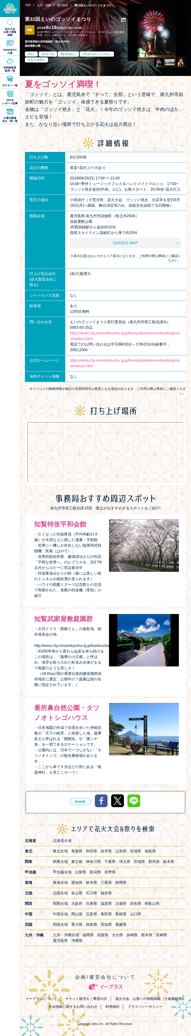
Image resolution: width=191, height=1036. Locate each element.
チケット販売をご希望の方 (86, 999)
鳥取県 (106, 914)
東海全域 (60, 883)
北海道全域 (62, 841)
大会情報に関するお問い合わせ (72, 1007)
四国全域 (60, 924)
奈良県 (135, 904)
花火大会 (48, 54)
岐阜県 (91, 883)
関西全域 (60, 904)
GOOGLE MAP (125, 243)
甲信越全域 (62, 872)
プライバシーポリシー (145, 1007)
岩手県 (106, 851)
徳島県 (91, 924)
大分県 (117, 935)
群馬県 (154, 862)
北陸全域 (60, 893)
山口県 (135, 914)
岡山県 (76, 914)
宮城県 (135, 851)
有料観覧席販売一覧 (9, 69)
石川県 (91, 893)
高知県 (106, 924)
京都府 (120, 904)
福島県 (150, 851)
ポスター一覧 (10, 85)
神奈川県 (93, 862)
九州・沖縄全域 (66, 935)
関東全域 (60, 862)
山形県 (120, 851)
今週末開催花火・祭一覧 (10, 119)
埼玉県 (124, 862)
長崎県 (132, 935)
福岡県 (88, 935)
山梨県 (80, 872)
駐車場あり (69, 54)
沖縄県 (76, 941)
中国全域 (60, 914)
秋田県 (91, 851)
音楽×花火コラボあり (97, 54)
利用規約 (112, 1007)
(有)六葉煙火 (37, 60)
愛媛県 (120, 924)
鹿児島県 (60, 941)
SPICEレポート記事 (10, 102)
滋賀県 (106, 904)
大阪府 (76, 904)
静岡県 (120, 883)
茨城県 (139, 862)
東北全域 (60, 851)
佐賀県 (102, 935)
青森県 (76, 851)
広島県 (91, 914)
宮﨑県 (161, 935)
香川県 (76, 924)
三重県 (106, 883)
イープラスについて (41, 999)
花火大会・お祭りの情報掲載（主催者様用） (150, 999)
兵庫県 (91, 904)
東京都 (76, 862)
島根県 (120, 914)
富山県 (76, 893)
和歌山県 (152, 904)
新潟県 (95, 872)
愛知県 (76, 883)
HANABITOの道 (10, 51)
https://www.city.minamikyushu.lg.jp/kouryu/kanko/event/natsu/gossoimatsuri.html (125, 336)
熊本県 (146, 935)
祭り (32, 54)
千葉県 (110, 862)
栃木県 (168, 862)
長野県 (110, 872)
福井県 (106, 893)
